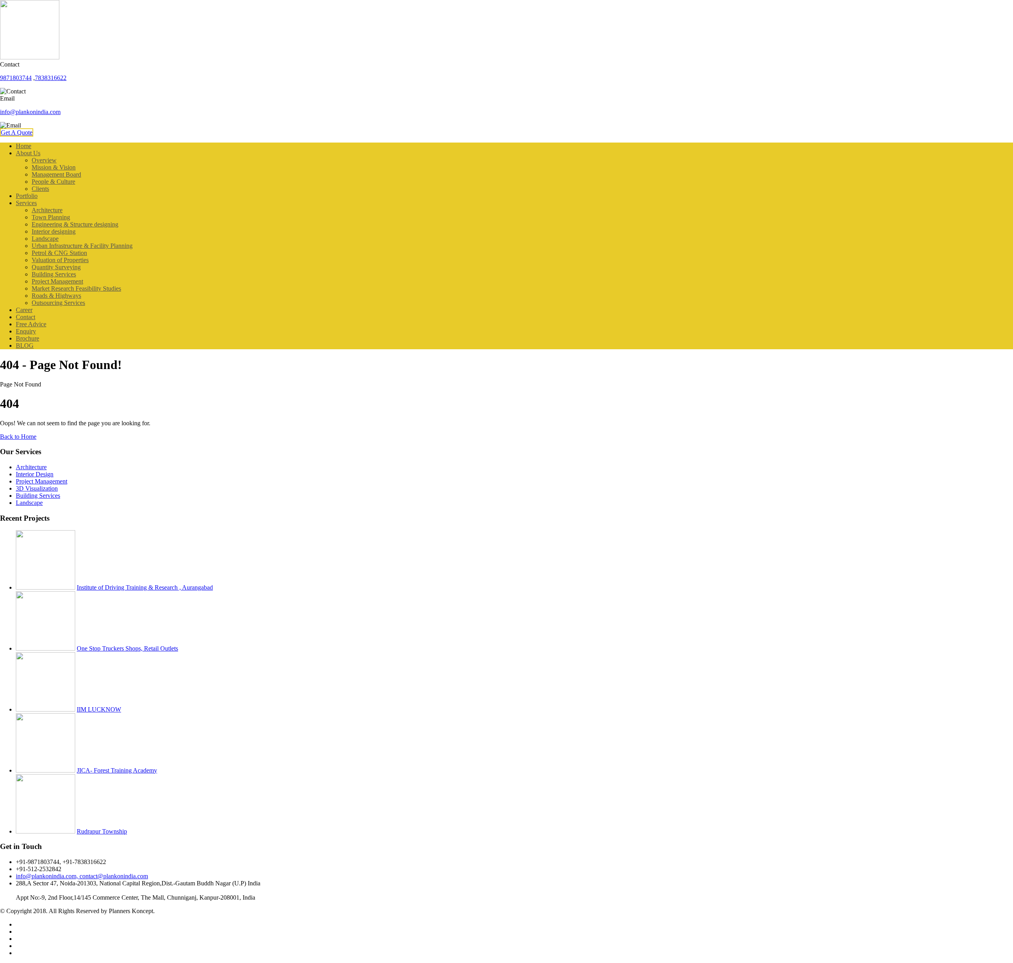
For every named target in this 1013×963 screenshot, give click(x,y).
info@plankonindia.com (30, 111)
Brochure (27, 338)
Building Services (54, 274)
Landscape (45, 238)
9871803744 (16, 77)
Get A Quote (16, 132)
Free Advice (31, 324)
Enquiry (26, 331)
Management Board (56, 174)
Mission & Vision (54, 167)
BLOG (25, 345)
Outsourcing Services (58, 302)
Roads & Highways (56, 295)
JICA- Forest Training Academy (117, 770)
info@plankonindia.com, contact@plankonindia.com (82, 876)
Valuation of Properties (60, 260)
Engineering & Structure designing (75, 224)
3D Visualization (37, 488)
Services (26, 203)
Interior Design (34, 474)
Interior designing (54, 231)
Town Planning (51, 217)
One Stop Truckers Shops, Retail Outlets (127, 648)
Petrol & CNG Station (59, 252)
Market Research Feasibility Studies (76, 288)
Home (23, 146)
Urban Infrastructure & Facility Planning (82, 245)
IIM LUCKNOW (99, 709)
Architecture (47, 210)
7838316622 (50, 77)
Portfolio (27, 195)
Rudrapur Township (102, 831)
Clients (40, 188)
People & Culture (53, 181)
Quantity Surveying (56, 267)
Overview (44, 160)
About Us (28, 153)
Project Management (57, 281)
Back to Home (18, 436)
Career (24, 309)
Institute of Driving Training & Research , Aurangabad (145, 587)
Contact (25, 317)
